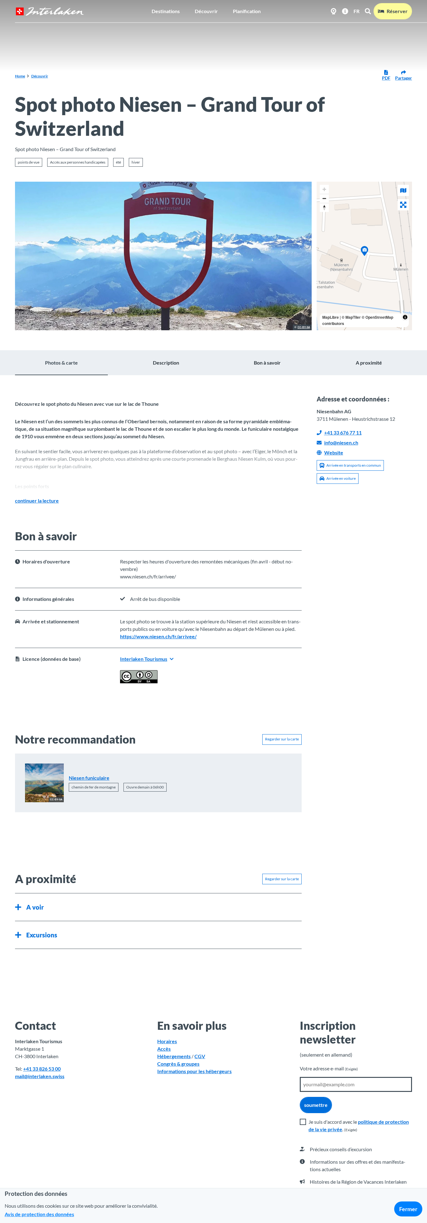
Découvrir (206, 11)
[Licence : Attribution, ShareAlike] (139, 681)
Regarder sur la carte (282, 739)
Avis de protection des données (39, 1214)
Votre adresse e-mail (329, 1068)
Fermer (408, 1209)
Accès (164, 1049)
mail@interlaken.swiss (39, 1076)
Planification (247, 11)
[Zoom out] (324, 198)
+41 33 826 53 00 (42, 1069)
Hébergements (174, 1056)
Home (20, 76)
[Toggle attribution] (405, 317)
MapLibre (330, 317)
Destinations (166, 11)
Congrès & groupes (178, 1064)
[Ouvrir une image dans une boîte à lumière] (163, 256)
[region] (364, 256)
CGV (199, 1056)
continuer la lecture (37, 500)
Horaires (167, 1041)
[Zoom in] (324, 189)
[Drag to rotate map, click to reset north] (324, 207)
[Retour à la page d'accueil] (49, 11)
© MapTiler (351, 317)
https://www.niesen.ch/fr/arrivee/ (158, 636)
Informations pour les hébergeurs (194, 1071)
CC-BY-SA (304, 327)
